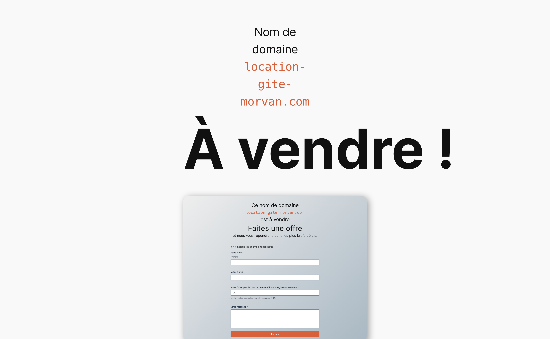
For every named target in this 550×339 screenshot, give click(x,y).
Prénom (234, 257)
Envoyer (275, 334)
